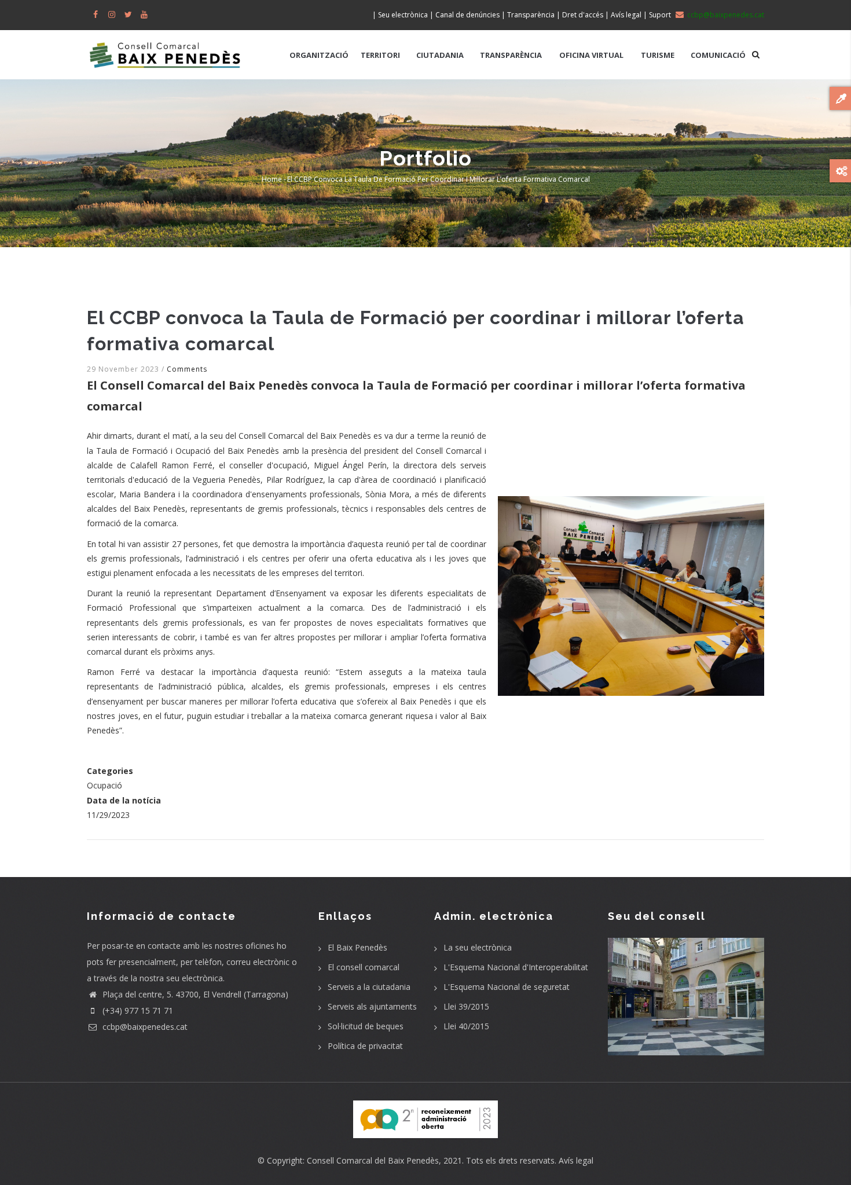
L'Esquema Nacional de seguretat (506, 986)
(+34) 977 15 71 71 (136, 1010)
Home (272, 179)
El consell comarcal (363, 967)
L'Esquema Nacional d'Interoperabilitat (515, 967)
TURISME (657, 55)
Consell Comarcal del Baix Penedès (373, 1160)
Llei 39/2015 (466, 1006)
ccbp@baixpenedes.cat (144, 1026)
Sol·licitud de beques (366, 1026)
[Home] (165, 49)
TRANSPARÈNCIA (511, 55)
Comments (187, 369)
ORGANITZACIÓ (319, 55)
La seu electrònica (477, 947)
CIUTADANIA (440, 55)
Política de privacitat (365, 1045)
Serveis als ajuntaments (372, 1006)
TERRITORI (380, 55)
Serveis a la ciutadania (369, 986)
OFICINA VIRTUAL (591, 55)
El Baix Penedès (357, 947)
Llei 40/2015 (466, 1026)
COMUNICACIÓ (718, 55)
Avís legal (576, 1160)
